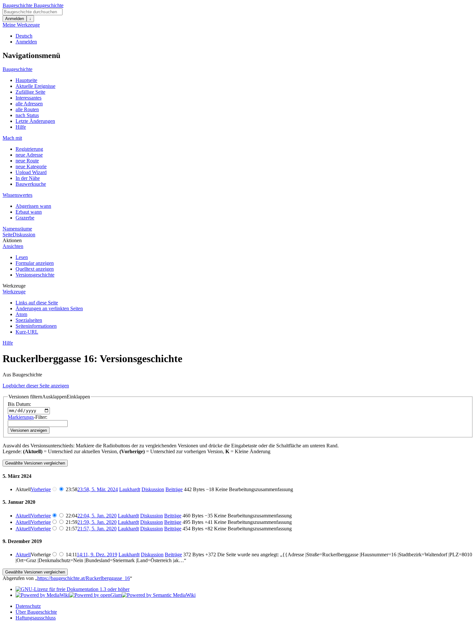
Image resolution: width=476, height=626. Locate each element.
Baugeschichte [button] (17, 69)
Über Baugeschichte (36, 612)
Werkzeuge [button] (14, 286)
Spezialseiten (29, 320)
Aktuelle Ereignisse (35, 86)
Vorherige (41, 489)
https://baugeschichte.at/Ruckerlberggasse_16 (83, 578)
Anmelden (14, 18)
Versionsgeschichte (35, 275)
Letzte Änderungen (35, 121)
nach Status (27, 115)
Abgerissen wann (33, 206)
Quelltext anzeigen (35, 269)
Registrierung (29, 149)
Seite (8, 234)
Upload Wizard (31, 172)
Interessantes (28, 97)
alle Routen (27, 109)
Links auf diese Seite (37, 302)
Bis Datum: (19, 404)
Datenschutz (28, 606)
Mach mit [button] (12, 138)
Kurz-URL (27, 332)
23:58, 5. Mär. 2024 (97, 489)
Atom (21, 314)
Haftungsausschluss (36, 617)
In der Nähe (28, 178)
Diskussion (24, 234)
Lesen (22, 257)
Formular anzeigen (35, 263)
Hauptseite (26, 80)
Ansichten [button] (13, 246)
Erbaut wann (29, 212)
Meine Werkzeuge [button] (21, 25)
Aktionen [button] (12, 240)
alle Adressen (29, 103)
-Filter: (27, 417)
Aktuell (23, 515)
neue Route (27, 160)
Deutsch (24, 36)
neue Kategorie (31, 166)
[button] (49, 397)
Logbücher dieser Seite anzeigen (36, 385)
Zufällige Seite (30, 92)
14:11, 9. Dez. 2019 (97, 554)
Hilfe (21, 127)
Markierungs (21, 417)
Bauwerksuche (31, 184)
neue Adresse (29, 155)
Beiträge (174, 489)
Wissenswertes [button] (17, 195)
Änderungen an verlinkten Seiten (49, 308)
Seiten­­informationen (36, 326)
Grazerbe (25, 217)
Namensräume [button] (17, 228)
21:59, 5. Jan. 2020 (97, 522)
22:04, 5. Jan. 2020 (97, 515)
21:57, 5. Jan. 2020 (97, 528)
